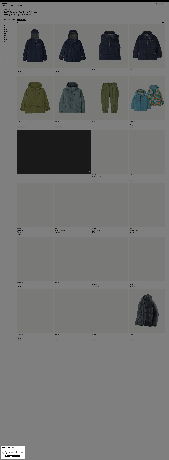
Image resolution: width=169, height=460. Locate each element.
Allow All (7, 455)
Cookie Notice (17, 452)
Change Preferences (13, 457)
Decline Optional (16, 455)
